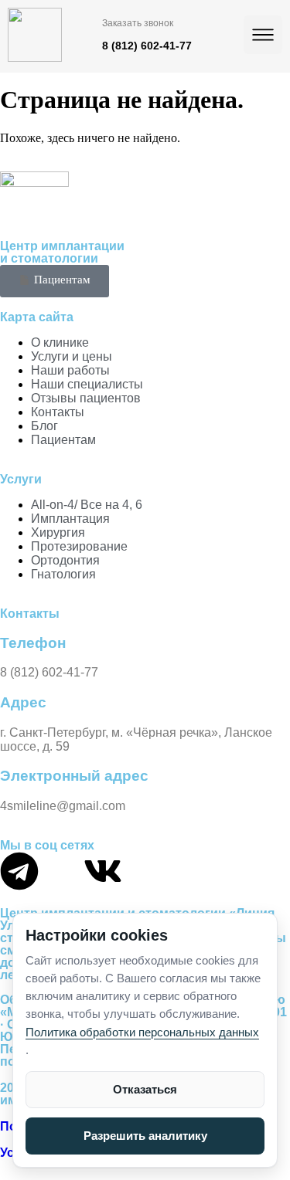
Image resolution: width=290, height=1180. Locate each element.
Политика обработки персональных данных (142, 1032)
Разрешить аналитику (145, 1135)
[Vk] (103, 871)
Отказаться (145, 1089)
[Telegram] (19, 871)
